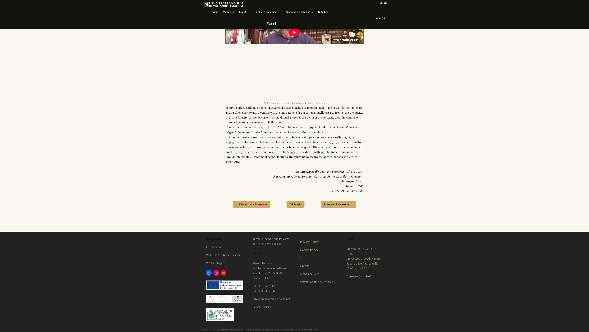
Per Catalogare (215, 263)
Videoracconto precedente (253, 204)
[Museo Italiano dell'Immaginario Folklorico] (223, 4)
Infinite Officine (311, 329)
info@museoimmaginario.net (271, 298)
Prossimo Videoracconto (337, 204)
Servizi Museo (261, 306)
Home (215, 12)
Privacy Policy (309, 241)
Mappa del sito (309, 273)
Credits (304, 265)
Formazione (213, 247)
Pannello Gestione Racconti (224, 255)
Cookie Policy (309, 249)
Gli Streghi (295, 204)
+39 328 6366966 (263, 290)
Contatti (271, 24)
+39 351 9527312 (263, 286)
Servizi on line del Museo (316, 281)
